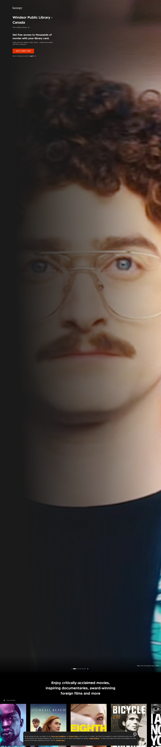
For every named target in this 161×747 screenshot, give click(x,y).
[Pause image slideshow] (87, 668)
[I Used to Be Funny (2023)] (72, 668)
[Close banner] (135, 734)
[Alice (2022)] (78, 668)
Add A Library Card (23, 51)
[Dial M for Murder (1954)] (82, 668)
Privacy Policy (73, 736)
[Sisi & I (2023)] (85, 668)
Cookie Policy (60, 740)
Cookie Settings (94, 738)
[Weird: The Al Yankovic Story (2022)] (73, 668)
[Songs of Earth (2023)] (75, 668)
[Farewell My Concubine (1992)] (83, 668)
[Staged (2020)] (80, 668)
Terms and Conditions (58, 736)
